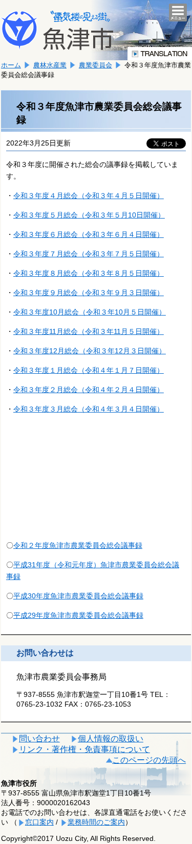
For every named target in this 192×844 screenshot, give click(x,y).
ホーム (11, 65)
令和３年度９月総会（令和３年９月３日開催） (88, 292)
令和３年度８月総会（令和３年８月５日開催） (88, 273)
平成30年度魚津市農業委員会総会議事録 (78, 596)
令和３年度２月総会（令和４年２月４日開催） (88, 389)
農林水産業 (50, 65)
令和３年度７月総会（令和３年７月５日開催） (88, 254)
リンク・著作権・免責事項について (84, 749)
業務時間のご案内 (96, 822)
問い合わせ (39, 738)
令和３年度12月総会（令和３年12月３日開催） (89, 351)
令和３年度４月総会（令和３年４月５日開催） (88, 195)
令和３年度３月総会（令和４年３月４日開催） (88, 409)
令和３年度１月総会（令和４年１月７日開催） (88, 370)
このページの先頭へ (149, 760)
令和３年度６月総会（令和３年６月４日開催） (88, 234)
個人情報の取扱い (110, 738)
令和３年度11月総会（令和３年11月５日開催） (88, 331)
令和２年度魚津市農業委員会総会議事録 (77, 545)
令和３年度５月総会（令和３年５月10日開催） (89, 215)
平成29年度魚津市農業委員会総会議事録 (78, 615)
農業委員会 (95, 65)
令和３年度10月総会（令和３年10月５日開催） (89, 312)
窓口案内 (39, 822)
